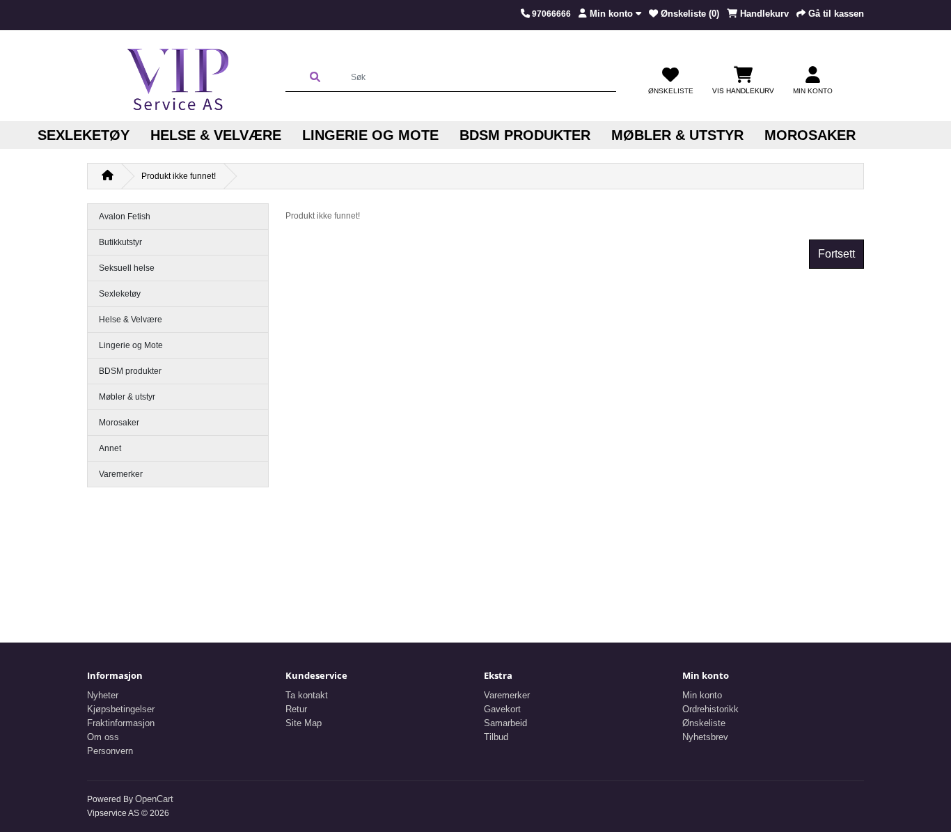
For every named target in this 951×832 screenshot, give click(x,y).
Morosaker (810, 135)
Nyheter (102, 695)
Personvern (110, 751)
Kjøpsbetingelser (121, 709)
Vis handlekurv (743, 91)
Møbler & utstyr (677, 135)
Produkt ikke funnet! (178, 176)
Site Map (303, 723)
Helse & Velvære (215, 135)
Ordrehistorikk (710, 709)
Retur (296, 709)
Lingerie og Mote (370, 135)
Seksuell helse (127, 268)
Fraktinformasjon (121, 723)
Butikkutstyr (120, 242)
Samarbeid (505, 723)
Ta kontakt (306, 695)
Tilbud (496, 737)
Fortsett (836, 254)
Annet (110, 448)
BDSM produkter (524, 135)
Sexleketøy (83, 135)
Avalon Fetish (124, 216)
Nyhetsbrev (705, 737)
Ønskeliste (703, 723)
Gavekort (502, 709)
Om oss (103, 737)
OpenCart (154, 799)
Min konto (702, 695)
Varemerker (121, 474)
